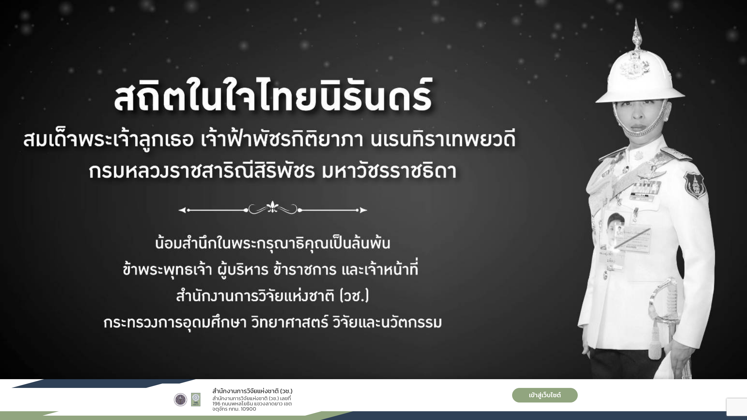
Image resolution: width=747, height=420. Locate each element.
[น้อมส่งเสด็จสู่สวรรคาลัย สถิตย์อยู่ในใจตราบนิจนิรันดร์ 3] (373, 189)
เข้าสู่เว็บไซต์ (545, 395)
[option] (373, 189)
